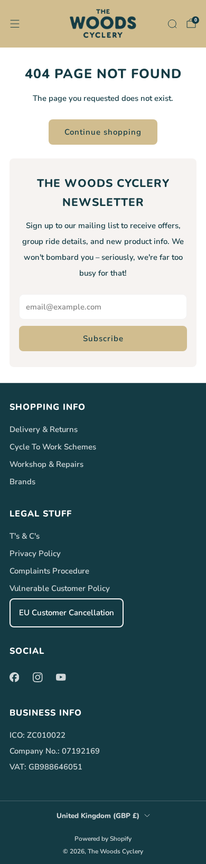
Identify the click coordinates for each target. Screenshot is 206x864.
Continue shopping (103, 132)
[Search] (172, 23)
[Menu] (15, 23)
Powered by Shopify (103, 838)
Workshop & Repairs (46, 464)
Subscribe (103, 338)
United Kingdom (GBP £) (98, 816)
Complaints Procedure (49, 571)
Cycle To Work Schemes (53, 447)
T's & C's (25, 536)
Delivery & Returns (44, 429)
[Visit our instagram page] (37, 677)
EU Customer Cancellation (66, 612)
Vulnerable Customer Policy (60, 588)
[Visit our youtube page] (60, 677)
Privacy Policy (35, 553)
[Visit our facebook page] (14, 677)
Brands (22, 481)
